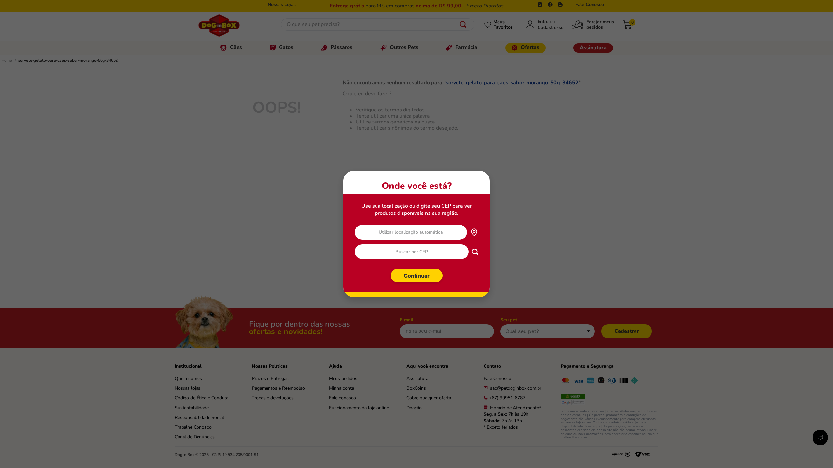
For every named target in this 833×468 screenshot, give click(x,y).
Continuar (417, 275)
